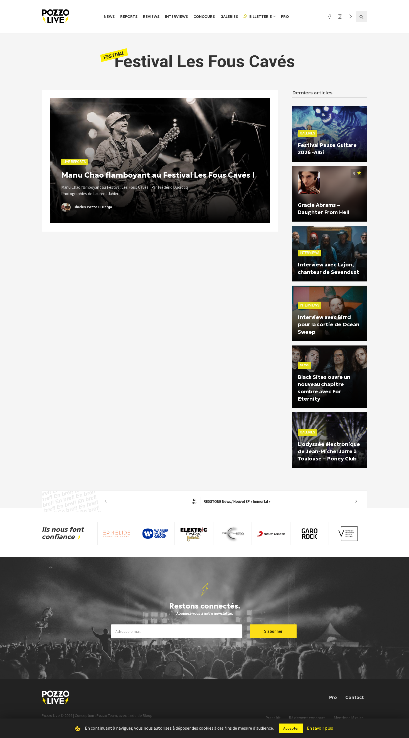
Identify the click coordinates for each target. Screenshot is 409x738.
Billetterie (260, 16)
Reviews (151, 16)
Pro (285, 16)
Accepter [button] (291, 728)
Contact (354, 697)
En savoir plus (320, 728)
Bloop (147, 715)
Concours (204, 16)
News (109, 16)
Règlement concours (307, 717)
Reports (128, 16)
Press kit (273, 717)
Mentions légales (349, 717)
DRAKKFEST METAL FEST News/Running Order (231, 501)
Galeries (229, 16)
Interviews (176, 16)
